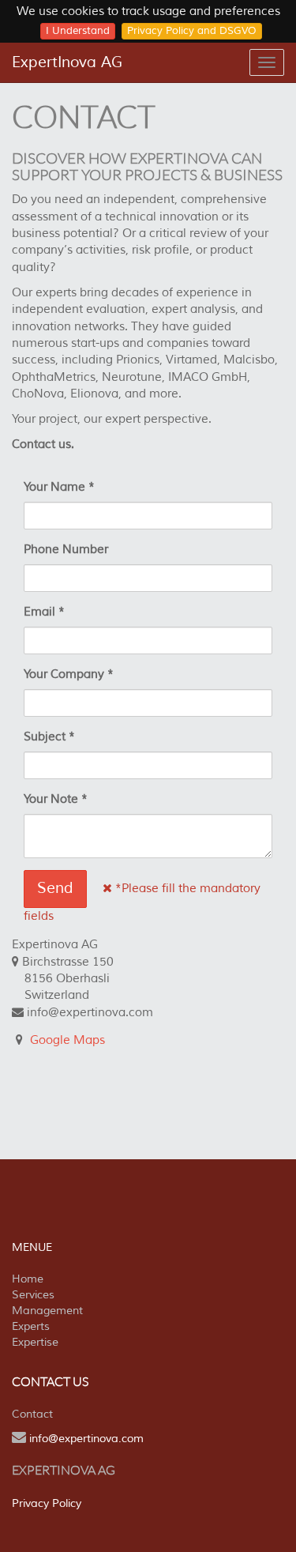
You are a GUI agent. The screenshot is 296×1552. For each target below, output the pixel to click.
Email (39, 612)
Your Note (51, 799)
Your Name (54, 487)
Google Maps (67, 1040)
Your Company (64, 674)
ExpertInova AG (67, 62)
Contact (32, 1414)
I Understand (78, 30)
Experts (31, 1326)
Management (47, 1310)
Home (27, 1279)
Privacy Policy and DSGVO (192, 30)
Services (33, 1294)
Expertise (35, 1342)
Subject (45, 736)
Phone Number (66, 549)
